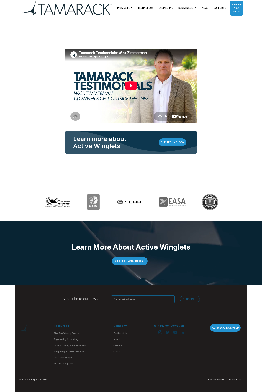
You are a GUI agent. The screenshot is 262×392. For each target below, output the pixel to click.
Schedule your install (237, 8)
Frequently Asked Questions (69, 351)
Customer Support (63, 357)
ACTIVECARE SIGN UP (225, 327)
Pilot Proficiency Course (66, 333)
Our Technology (172, 142)
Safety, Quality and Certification (70, 345)
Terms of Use (236, 379)
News (205, 8)
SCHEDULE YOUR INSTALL (130, 261)
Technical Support (63, 363)
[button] (125, 8)
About (116, 339)
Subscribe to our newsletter (84, 299)
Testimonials (120, 333)
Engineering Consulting (66, 339)
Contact (117, 351)
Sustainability (187, 8)
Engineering (166, 8)
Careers (117, 345)
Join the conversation (168, 325)
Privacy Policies (216, 379)
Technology (145, 8)
